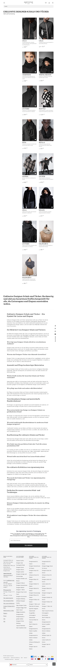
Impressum (17, 659)
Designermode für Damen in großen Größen (33, 631)
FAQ (4, 621)
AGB (22, 657)
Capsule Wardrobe (20, 625)
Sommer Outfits (20, 560)
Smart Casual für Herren (47, 610)
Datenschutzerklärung (15, 657)
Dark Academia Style (21, 627)
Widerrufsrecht (6, 657)
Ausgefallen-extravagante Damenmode (32, 615)
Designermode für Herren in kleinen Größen (46, 631)
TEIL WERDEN (28, 545)
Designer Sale (19, 563)
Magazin (5, 613)
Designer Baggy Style (21, 607)
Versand (25, 657)
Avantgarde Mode (20, 565)
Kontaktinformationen (9, 659)
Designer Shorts (20, 569)
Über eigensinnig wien (8, 598)
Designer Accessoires (21, 596)
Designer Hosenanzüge (34, 592)
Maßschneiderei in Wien (8, 610)
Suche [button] (6, 6)
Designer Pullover (20, 583)
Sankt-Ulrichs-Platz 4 (8, 575)
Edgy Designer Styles (21, 605)
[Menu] (4, 2)
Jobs (4, 618)
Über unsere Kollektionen (8, 603)
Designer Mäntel (20, 587)
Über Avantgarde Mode (8, 600)
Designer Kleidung (20, 598)
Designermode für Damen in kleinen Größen (33, 637)
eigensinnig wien (10, 655)
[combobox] (18, 664)
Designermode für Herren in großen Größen (46, 624)
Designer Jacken (20, 571)
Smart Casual (19, 609)
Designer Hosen (20, 567)
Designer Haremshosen (21, 585)
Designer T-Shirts (20, 589)
